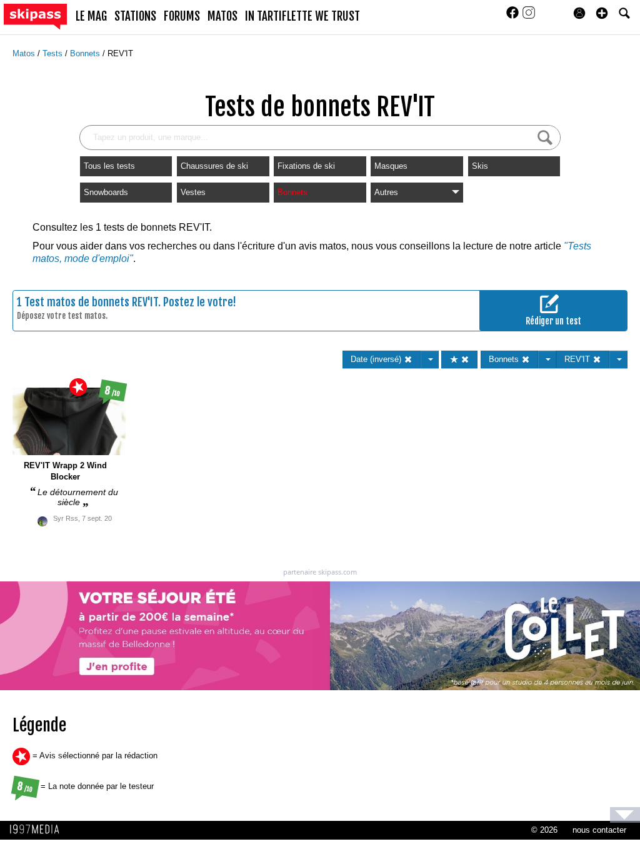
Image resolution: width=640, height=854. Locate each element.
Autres (386, 192)
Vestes (193, 192)
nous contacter (599, 830)
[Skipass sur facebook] (514, 16)
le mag (91, 16)
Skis (480, 166)
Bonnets (86, 53)
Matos (25, 53)
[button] (602, 13)
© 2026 (544, 830)
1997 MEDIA (38, 829)
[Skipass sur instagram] (529, 16)
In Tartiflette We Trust (302, 16)
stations (135, 16)
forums (182, 16)
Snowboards (106, 192)
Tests (53, 53)
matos (223, 16)
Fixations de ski (306, 166)
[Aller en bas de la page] (625, 815)
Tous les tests (109, 166)
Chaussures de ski (214, 166)
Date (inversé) (377, 359)
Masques (391, 166)
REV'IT (120, 53)
